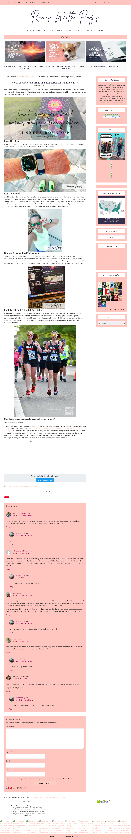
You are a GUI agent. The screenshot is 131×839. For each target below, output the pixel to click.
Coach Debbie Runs (35, 429)
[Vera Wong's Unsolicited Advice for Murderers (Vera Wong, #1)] (120, 294)
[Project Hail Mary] (120, 288)
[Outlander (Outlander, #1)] (108, 300)
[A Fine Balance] (104, 294)
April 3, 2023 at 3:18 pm (24, 536)
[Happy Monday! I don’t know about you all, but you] (111, 826)
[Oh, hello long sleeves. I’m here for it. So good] (59, 826)
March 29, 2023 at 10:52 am (22, 553)
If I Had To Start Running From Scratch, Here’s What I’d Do (24, 67)
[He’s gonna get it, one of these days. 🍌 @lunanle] (72, 826)
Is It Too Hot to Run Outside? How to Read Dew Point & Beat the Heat (111, 266)
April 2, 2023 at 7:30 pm (21, 679)
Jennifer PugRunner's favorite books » (115, 309)
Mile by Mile (71, 429)
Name (9, 752)
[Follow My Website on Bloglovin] (111, 118)
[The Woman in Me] (112, 300)
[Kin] (108, 288)
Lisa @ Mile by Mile (19, 513)
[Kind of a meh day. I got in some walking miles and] (98, 826)
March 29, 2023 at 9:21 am (22, 516)
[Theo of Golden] (100, 288)
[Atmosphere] (112, 288)
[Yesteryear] (116, 294)
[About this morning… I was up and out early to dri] (45, 826)
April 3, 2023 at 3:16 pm (24, 624)
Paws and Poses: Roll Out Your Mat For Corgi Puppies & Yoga (65, 67)
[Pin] (46, 491)
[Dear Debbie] (100, 294)
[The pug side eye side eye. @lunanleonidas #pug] (19, 826)
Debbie (15, 593)
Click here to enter (45, 480)
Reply (8, 527)
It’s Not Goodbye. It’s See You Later (105, 66)
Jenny (15, 639)
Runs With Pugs (65, 16)
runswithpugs (20, 533)
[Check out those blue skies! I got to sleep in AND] (85, 826)
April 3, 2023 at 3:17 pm (24, 578)
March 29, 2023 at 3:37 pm (22, 641)
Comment (10, 726)
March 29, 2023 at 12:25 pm (22, 596)
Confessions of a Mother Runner (54, 429)
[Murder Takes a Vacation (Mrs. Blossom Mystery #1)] (104, 306)
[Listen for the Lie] (116, 300)
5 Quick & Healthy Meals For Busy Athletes (111, 262)
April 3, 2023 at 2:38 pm (24, 700)
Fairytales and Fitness (20, 551)
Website (9, 770)
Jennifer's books (112, 280)
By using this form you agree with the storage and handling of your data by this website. (40, 779)
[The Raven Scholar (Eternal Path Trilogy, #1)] (100, 306)
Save (7, 496)
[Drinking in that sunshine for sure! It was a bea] (32, 826)
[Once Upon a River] (100, 300)
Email (8, 761)
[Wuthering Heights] (104, 300)
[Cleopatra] (116, 288)
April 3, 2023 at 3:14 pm (24, 661)
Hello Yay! (79, 836)
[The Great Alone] (112, 294)
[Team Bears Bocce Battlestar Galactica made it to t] (6, 826)
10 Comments (51, 85)
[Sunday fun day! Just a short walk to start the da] (124, 826)
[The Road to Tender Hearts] (120, 300)
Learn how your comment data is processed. (49, 797)
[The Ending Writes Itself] (108, 294)
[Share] (40, 491)
